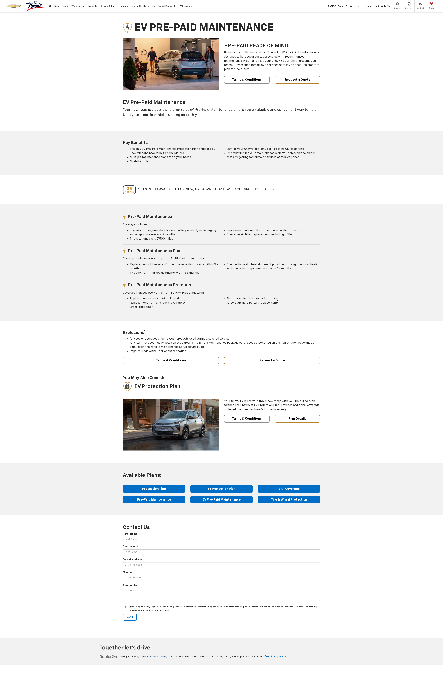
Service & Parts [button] (108, 6)
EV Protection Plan (221, 488)
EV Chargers (185, 6)
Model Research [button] (167, 6)
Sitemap (154, 657)
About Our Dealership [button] (143, 6)
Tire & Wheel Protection (289, 499)
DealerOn (143, 657)
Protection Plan (154, 488)
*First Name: (130, 534)
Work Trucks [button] (77, 6)
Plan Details (297, 418)
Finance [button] (124, 6)
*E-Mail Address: (133, 559)
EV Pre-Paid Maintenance (221, 499)
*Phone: (127, 572)
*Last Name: (130, 547)
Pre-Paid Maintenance (154, 499)
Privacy (163, 657)
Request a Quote (297, 79)
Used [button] (65, 6)
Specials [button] (92, 6)
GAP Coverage (289, 488)
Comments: (130, 585)
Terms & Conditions (247, 79)
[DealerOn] (108, 656)
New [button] (56, 6)
